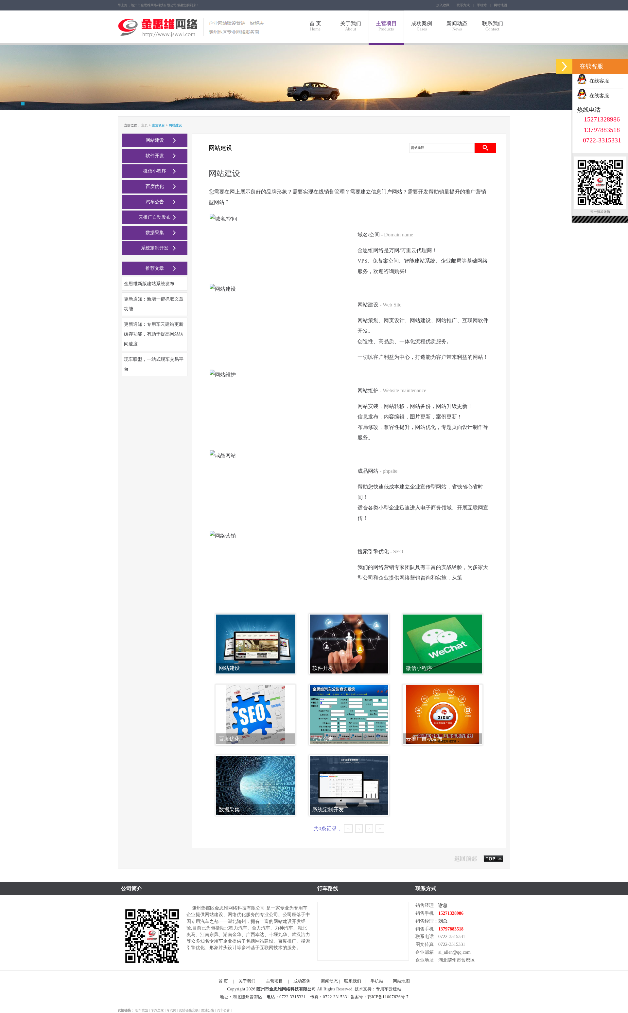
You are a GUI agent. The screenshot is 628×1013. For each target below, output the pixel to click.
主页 (144, 125)
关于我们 (350, 26)
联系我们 (492, 26)
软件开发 (155, 155)
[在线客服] (564, 66)
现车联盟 (141, 1010)
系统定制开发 (154, 248)
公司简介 (131, 888)
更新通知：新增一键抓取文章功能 (153, 304)
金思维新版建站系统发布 (149, 283)
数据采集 (155, 232)
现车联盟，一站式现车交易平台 (153, 364)
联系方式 (463, 5)
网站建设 (155, 140)
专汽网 (171, 1010)
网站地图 (500, 5)
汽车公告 (155, 201)
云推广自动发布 (155, 217)
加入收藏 (442, 5)
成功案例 (421, 26)
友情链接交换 (189, 1010)
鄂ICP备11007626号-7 (388, 996)
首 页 (315, 26)
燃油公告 (207, 1010)
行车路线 (327, 888)
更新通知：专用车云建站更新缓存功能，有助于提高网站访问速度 (153, 334)
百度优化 (155, 186)
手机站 (482, 5)
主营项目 (386, 26)
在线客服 (598, 80)
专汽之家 (157, 1010)
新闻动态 (456, 26)
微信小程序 (154, 171)
